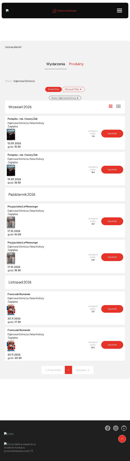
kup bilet (112, 133)
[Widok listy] (111, 106)
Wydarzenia (55, 64)
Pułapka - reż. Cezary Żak (23, 118)
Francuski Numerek (19, 294)
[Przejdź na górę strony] (122, 439)
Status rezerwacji (66, 10)
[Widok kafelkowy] (118, 106)
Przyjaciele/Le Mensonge (23, 206)
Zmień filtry (53, 89)
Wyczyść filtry (72, 89)
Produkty (76, 64)
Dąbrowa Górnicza (18, 122)
